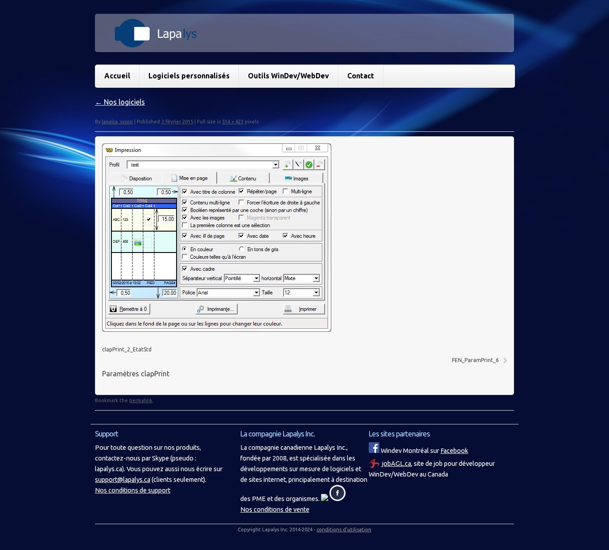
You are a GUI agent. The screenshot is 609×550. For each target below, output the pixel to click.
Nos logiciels (120, 102)
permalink (140, 400)
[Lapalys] (304, 43)
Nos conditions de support (132, 490)
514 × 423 (232, 121)
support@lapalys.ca (122, 479)
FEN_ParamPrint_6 (475, 360)
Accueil (117, 76)
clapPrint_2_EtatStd (127, 349)
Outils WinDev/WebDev (288, 76)
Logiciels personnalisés (189, 76)
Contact (360, 76)
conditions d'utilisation (344, 529)
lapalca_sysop (117, 121)
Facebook (454, 450)
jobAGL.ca (396, 463)
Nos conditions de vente (274, 509)
